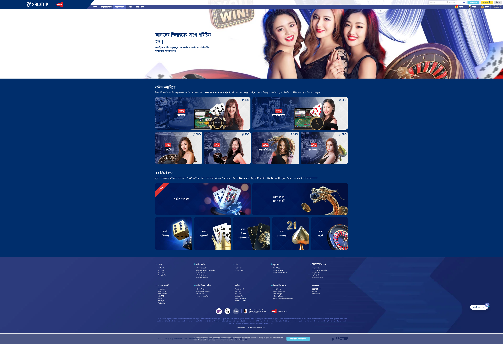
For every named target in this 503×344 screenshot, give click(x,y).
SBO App (276, 268)
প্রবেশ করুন (473, 2)
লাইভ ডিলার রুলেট (201, 273)
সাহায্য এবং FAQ (162, 291)
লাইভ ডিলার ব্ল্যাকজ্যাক (202, 277)
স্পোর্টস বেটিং (161, 268)
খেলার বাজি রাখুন (277, 294)
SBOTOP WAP (278, 270)
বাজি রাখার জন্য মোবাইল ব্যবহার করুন (282, 298)
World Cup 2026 (241, 301)
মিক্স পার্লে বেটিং (162, 275)
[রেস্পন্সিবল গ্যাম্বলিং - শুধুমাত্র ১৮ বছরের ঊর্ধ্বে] (236, 311)
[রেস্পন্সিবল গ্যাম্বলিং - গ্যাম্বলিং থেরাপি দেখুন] (219, 311)
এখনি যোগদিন (487, 2)
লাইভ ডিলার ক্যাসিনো (218, 321)
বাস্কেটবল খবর (316, 294)
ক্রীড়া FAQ (161, 296)
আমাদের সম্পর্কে (316, 268)
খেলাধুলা (94, 7)
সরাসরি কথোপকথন (162, 294)
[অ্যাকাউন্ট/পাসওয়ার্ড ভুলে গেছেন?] (464, 2)
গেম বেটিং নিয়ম (200, 294)
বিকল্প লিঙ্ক (161, 301)
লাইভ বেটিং (161, 273)
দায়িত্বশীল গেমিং (316, 273)
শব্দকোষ (160, 298)
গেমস (130, 7)
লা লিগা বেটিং (238, 291)
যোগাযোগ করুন (161, 289)
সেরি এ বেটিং (238, 294)
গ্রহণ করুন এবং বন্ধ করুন (298, 339)
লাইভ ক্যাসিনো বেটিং (201, 268)
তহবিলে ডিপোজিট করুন (279, 291)
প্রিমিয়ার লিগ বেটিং (239, 289)
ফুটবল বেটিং (161, 270)
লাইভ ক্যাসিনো (119, 7)
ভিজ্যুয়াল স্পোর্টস (106, 7)
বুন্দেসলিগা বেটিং (239, 296)
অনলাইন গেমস (238, 268)
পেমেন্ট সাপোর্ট (315, 275)
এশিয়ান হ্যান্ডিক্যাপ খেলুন (279, 296)
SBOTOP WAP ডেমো (280, 273)
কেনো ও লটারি (139, 7)
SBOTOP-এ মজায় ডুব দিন (319, 270)
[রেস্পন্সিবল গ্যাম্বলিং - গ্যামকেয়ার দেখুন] (227, 311)
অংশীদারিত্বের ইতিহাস (317, 277)
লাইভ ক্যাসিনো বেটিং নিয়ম (203, 291)
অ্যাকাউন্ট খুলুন (277, 289)
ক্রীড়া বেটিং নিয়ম (200, 289)
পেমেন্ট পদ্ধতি (329, 321)
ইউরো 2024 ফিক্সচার (240, 298)
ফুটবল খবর (314, 291)
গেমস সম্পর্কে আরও (240, 270)
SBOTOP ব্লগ (316, 289)
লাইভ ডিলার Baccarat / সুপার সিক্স (205, 270)
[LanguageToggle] (498, 2)
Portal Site (161, 303)
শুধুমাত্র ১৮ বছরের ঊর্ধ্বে (202, 296)
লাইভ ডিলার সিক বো (201, 275)
